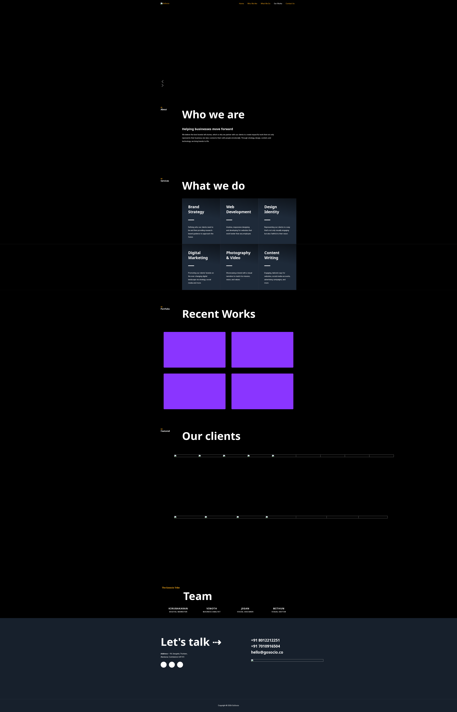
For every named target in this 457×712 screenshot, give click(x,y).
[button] (228, 81)
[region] (228, 51)
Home (241, 3)
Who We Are (252, 3)
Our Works (278, 3)
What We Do (265, 3)
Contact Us (290, 3)
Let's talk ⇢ (191, 641)
